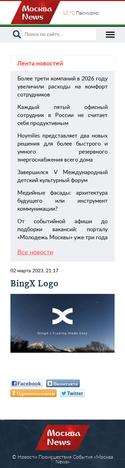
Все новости (35, 252)
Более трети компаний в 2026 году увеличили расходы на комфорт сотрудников (62, 87)
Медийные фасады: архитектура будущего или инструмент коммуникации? (62, 201)
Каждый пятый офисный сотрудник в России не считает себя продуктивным (62, 115)
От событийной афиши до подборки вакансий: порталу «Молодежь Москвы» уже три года (62, 229)
